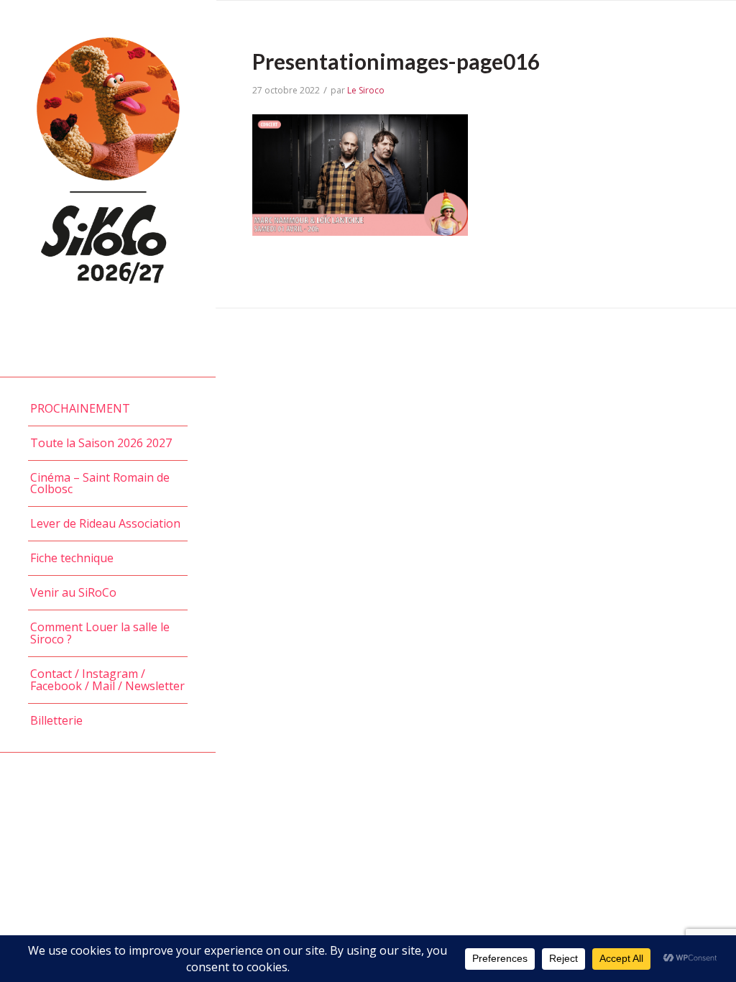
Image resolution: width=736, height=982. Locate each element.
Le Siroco (366, 90)
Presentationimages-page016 (396, 61)
